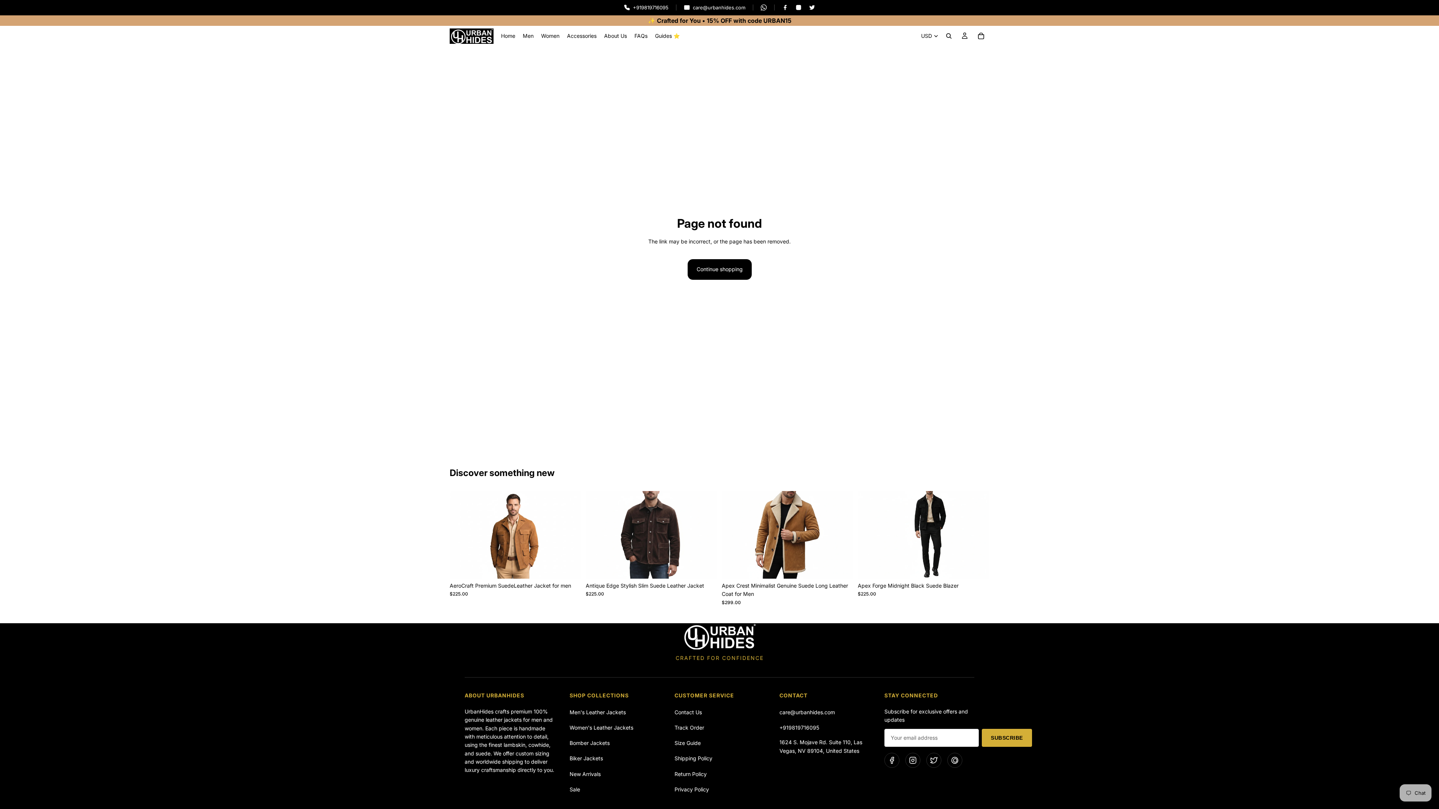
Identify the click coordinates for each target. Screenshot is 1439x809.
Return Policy (691, 774)
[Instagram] (799, 7)
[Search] (949, 36)
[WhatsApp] (764, 7)
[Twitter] (812, 7)
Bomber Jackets (590, 743)
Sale (575, 789)
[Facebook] (785, 7)
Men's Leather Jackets (598, 712)
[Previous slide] (461, 535)
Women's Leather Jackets (601, 727)
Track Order (689, 727)
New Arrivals (585, 774)
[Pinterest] (954, 760)
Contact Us (688, 712)
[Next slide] (570, 535)
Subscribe (1007, 738)
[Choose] (569, 567)
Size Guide (688, 743)
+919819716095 (799, 727)
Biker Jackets (586, 758)
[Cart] (981, 36)
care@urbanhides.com (807, 712)
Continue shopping (720, 269)
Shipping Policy (693, 758)
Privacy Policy (692, 789)
